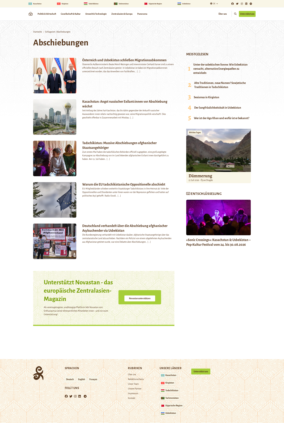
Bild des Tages (195, 133)
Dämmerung (200, 176)
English (81, 379)
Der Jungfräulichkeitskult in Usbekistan (217, 107)
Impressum (133, 393)
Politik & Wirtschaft (47, 14)
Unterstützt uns (247, 14)
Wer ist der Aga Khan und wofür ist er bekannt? (221, 118)
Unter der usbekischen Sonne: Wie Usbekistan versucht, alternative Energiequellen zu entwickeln (220, 68)
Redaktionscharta (136, 379)
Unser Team (133, 384)
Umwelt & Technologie (96, 14)
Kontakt (131, 398)
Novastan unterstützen (139, 298)
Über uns (222, 14)
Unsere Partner (134, 388)
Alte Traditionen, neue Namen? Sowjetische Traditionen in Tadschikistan (220, 85)
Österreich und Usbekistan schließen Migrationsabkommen (124, 60)
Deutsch (70, 379)
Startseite (37, 32)
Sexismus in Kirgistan (206, 97)
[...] (138, 71)
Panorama (142, 14)
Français (93, 379)
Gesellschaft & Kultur (71, 14)
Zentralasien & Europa (122, 14)
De (214, 4)
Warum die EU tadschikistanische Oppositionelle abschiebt (123, 184)
